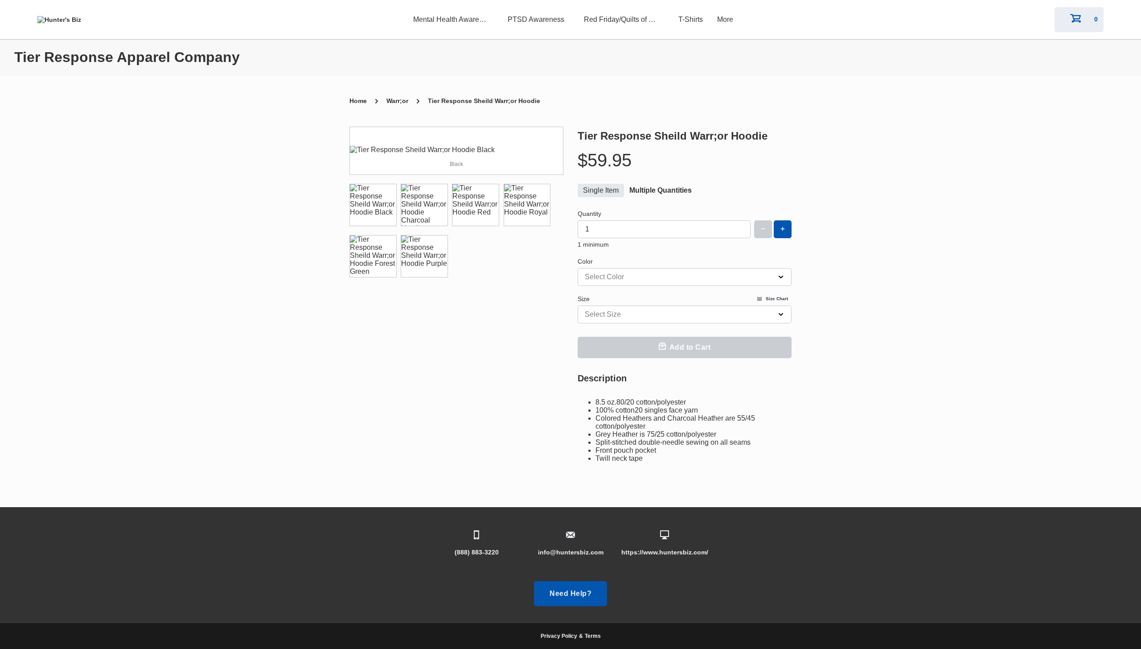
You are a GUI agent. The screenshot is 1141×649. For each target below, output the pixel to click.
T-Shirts (690, 19)
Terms (593, 636)
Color (585, 261)
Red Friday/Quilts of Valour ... (624, 19)
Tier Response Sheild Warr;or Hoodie (484, 100)
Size (683, 298)
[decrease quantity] (763, 229)
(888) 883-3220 (477, 552)
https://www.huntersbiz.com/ (664, 552)
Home (358, 100)
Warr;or (397, 100)
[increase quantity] (783, 229)
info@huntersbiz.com (570, 552)
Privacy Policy (559, 636)
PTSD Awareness (536, 19)
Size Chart (777, 298)
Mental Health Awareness (453, 19)
